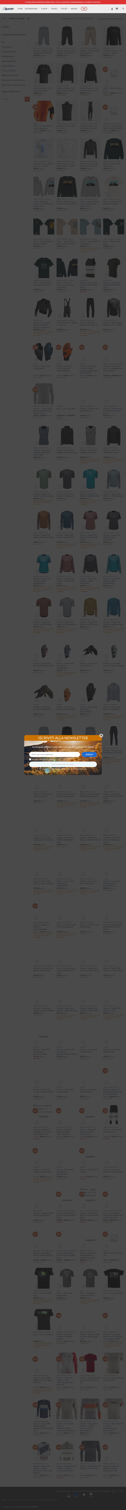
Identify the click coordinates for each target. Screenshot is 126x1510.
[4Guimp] (8, 9)
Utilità (64, 9)
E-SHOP (44, 9)
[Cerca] (123, 8)
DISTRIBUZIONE (31, 9)
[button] (112, 8)
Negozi (74, 9)
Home (20, 9)
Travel (54, 9)
